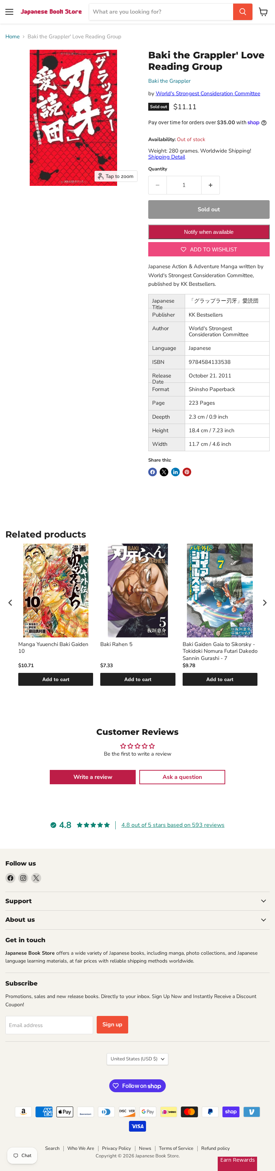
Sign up (112, 1024)
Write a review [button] (92, 777)
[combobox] (161, 12)
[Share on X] (164, 472)
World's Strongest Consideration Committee (208, 93)
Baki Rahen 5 (116, 644)
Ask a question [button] (182, 777)
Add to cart (55, 679)
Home (12, 37)
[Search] (242, 12)
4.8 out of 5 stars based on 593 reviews (173, 825)
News (145, 1148)
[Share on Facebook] (152, 472)
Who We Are (80, 1148)
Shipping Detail (166, 156)
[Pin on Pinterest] (187, 472)
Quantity (157, 169)
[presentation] (10, 603)
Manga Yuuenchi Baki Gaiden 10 (53, 648)
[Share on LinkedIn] (175, 472)
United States (134, 1059)
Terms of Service (176, 1148)
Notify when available (208, 232)
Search (52, 1148)
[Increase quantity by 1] (211, 185)
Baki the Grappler (169, 81)
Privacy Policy (116, 1148)
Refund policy (215, 1148)
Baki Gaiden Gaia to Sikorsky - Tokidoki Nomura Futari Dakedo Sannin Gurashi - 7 (220, 651)
